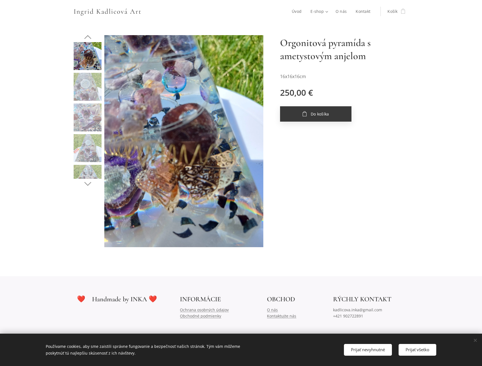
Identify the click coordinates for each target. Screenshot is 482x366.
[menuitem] (298, 11)
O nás (272, 309)
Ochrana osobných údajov (204, 309)
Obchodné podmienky (200, 316)
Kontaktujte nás (281, 316)
